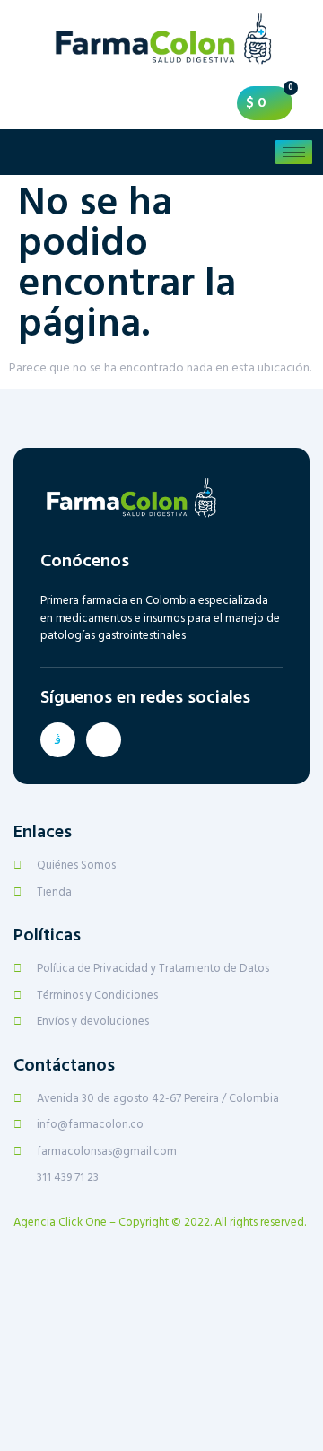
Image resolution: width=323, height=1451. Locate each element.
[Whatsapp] (103, 739)
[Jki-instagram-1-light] (57, 739)
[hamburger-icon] (294, 152)
